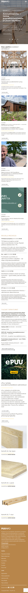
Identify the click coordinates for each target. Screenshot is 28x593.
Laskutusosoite (4, 578)
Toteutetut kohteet (5, 554)
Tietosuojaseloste (5, 575)
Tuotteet (3, 563)
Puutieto (3, 565)
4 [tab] (17, 39)
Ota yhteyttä (4, 580)
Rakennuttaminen (5, 556)
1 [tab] (9, 39)
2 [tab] (12, 39)
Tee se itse (3, 567)
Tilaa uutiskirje (4, 582)
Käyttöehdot (4, 573)
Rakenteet (3, 558)
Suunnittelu (4, 560)
